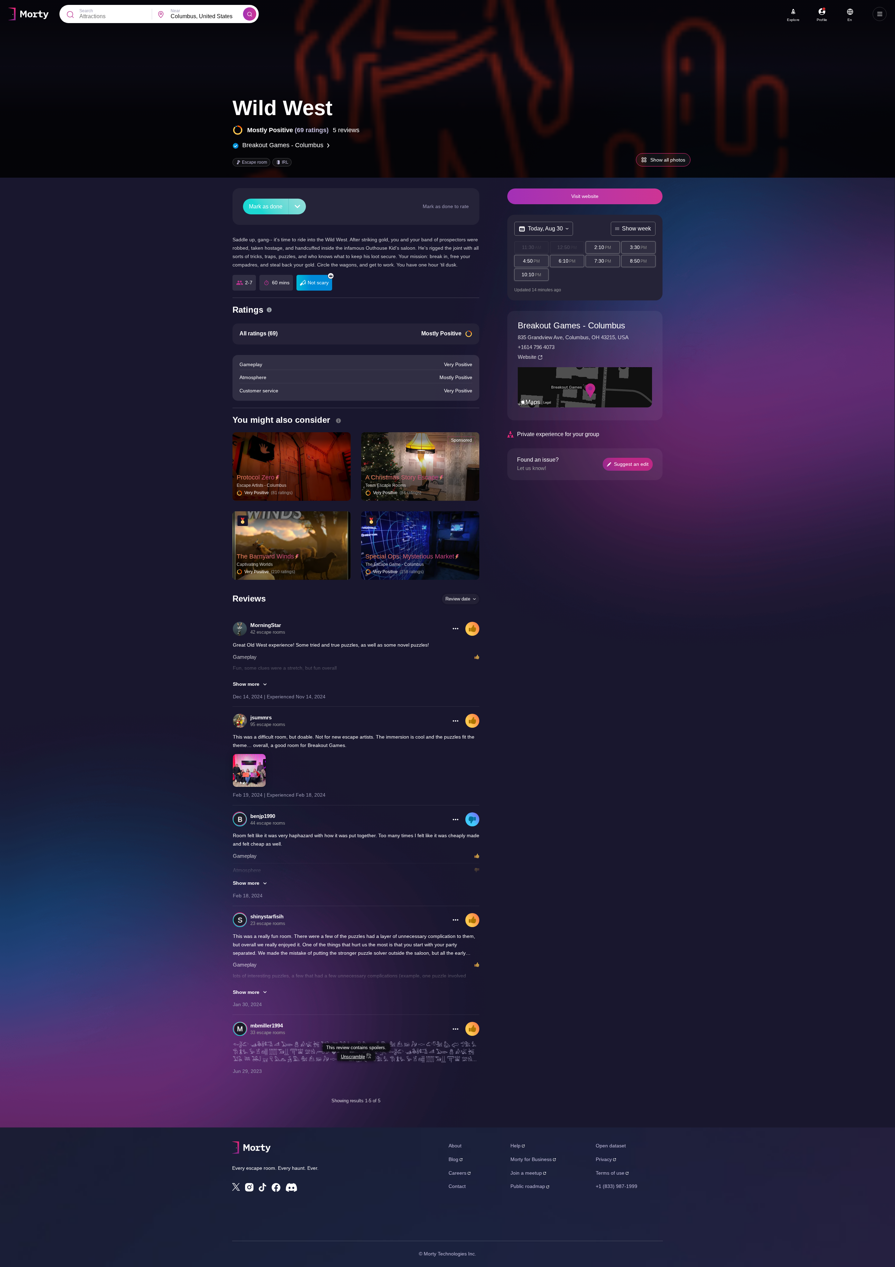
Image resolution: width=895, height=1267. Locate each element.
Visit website (585, 196)
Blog (453, 1159)
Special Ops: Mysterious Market (409, 556)
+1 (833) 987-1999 (616, 1186)
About (455, 1145)
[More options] (455, 629)
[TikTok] (262, 1187)
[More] (297, 206)
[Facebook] (276, 1187)
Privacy (604, 1159)
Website (527, 357)
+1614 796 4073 (536, 347)
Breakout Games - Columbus (282, 145)
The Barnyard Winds (265, 556)
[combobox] (207, 16)
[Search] (249, 14)
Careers (457, 1173)
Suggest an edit (631, 464)
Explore (793, 20)
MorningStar (265, 625)
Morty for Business (531, 1159)
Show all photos (667, 160)
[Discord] (291, 1187)
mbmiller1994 (266, 1025)
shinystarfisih (267, 916)
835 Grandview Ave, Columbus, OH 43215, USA (573, 337)
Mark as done (265, 206)
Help (515, 1145)
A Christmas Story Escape (401, 477)
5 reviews (346, 130)
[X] (236, 1187)
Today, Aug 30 (545, 229)
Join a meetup (526, 1173)
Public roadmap (527, 1186)
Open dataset (611, 1145)
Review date (457, 599)
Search (86, 10)
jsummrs (261, 717)
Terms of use (610, 1173)
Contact (457, 1186)
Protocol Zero (255, 477)
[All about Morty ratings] (269, 309)
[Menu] (880, 14)
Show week (636, 229)
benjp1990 (262, 816)
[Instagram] (249, 1187)
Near (175, 10)
